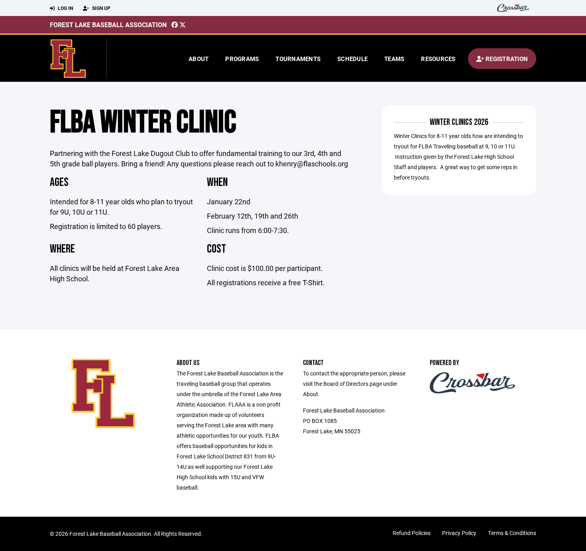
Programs (242, 59)
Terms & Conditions (512, 533)
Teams (394, 59)
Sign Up (100, 8)
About (198, 59)
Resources (438, 59)
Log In (65, 8)
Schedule (352, 59)
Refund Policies (412, 533)
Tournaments (298, 59)
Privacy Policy (459, 533)
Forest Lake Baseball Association (108, 24)
